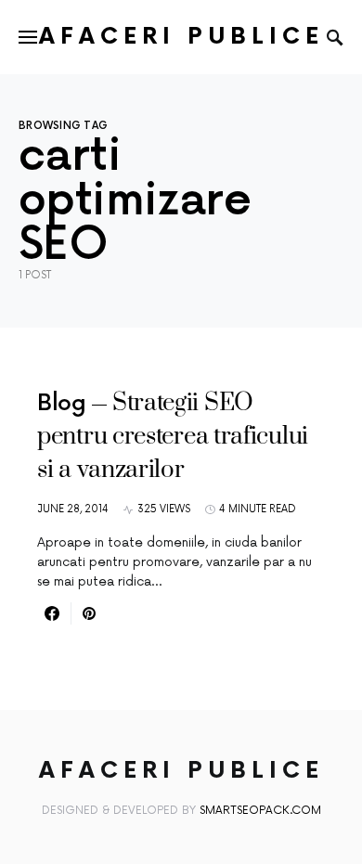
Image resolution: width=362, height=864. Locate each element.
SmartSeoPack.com (260, 811)
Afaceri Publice (181, 36)
